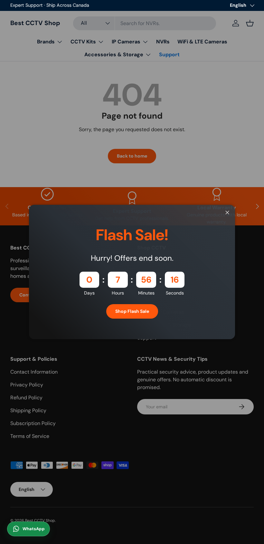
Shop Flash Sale (132, 311)
